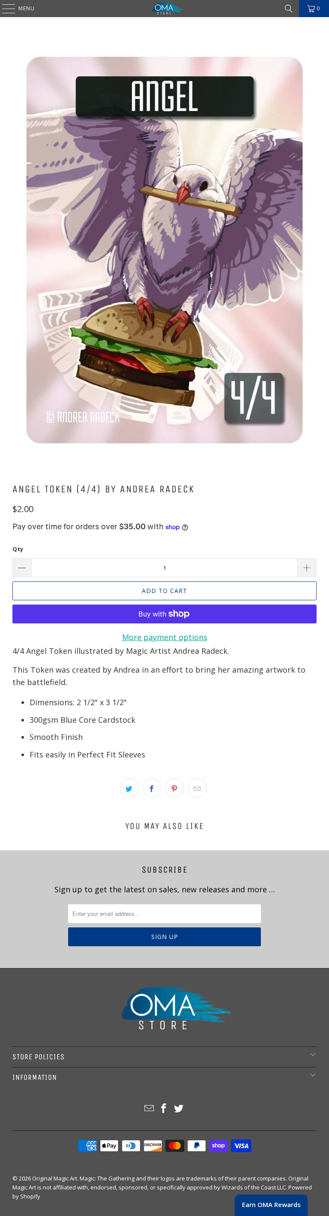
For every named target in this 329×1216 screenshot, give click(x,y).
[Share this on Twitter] (129, 787)
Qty (17, 549)
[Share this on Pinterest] (174, 787)
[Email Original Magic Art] (149, 1109)
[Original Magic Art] (164, 8)
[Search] (289, 8)
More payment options (164, 637)
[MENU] (4, 8)
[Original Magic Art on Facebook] (164, 1109)
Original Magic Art (54, 1178)
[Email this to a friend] (197, 787)
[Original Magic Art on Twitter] (179, 1109)
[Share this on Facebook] (152, 787)
